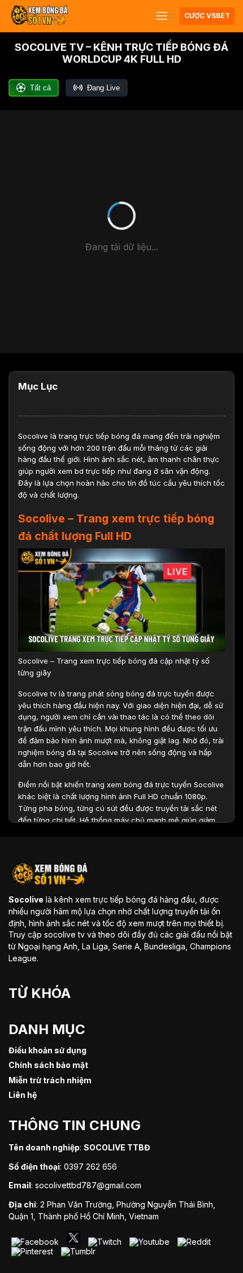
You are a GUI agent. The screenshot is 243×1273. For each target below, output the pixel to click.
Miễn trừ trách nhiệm (50, 1080)
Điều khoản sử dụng (47, 1050)
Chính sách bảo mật (48, 1065)
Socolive (33, 436)
